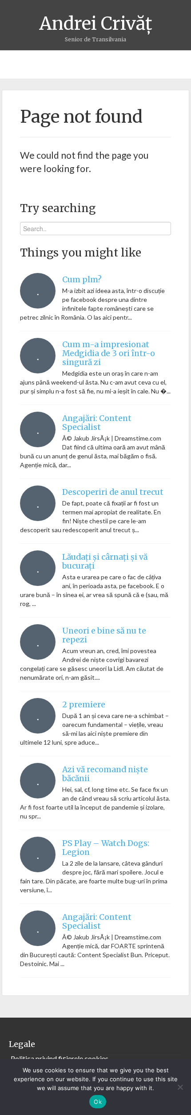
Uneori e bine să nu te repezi (104, 635)
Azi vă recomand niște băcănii (105, 774)
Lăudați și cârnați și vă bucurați (104, 561)
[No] (179, 1087)
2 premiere (83, 705)
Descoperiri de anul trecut (112, 492)
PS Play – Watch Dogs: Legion (105, 847)
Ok (98, 1101)
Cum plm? (82, 280)
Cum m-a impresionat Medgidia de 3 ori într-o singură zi (108, 353)
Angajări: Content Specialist (96, 422)
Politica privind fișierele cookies (59, 1058)
